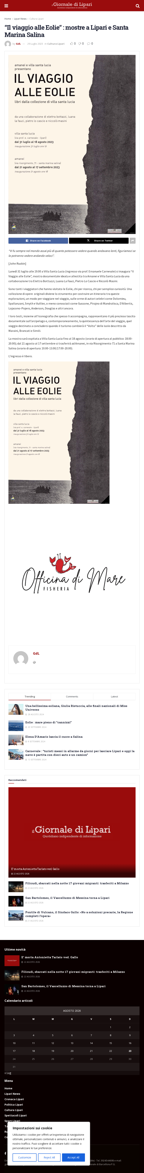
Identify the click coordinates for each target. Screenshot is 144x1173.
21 (91, 1051)
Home (7, 18)
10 (14, 1043)
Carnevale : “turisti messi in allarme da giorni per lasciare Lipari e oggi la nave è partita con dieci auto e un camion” (79, 753)
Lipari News (20, 18)
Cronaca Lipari (14, 1099)
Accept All (73, 1157)
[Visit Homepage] (72, 5)
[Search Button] (138, 5)
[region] (49, 1144)
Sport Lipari (12, 1121)
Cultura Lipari (36, 18)
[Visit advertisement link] (72, 576)
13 (72, 1043)
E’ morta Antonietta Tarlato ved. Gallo (35, 869)
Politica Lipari (13, 1104)
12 (52, 1043)
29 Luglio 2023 (35, 43)
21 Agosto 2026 (35, 920)
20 (72, 1051)
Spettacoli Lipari (15, 1115)
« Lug (7, 1073)
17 (14, 1051)
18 (33, 1051)
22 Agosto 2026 (21, 873)
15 (110, 1043)
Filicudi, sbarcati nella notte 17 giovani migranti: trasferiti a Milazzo (77, 883)
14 (91, 1043)
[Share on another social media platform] (133, 241)
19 (52, 1051)
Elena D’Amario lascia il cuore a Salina (53, 736)
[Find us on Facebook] (5, 1154)
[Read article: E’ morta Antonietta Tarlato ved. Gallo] (72, 832)
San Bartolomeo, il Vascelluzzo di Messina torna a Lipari (67, 898)
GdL (18, 43)
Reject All (49, 1157)
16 (130, 1043)
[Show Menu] (6, 5)
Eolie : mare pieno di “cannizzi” (48, 722)
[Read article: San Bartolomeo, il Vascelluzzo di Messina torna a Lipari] (15, 901)
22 (110, 1051)
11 (33, 1043)
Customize (24, 1157)
